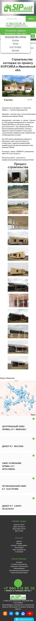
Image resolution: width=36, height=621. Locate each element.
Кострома (15, 40)
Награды (19, 543)
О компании (19, 552)
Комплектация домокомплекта (19, 570)
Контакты (19, 562)
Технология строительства (19, 566)
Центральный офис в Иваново (15, 37)
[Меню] (33, 36)
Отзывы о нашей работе (19, 545)
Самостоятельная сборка (19, 572)
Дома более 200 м (19, 529)
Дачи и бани (19, 531)
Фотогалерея (19, 547)
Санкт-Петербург (16, 47)
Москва (15, 44)
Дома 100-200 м (19, 527)
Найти (31, 19)
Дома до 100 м (19, 524)
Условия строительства (19, 564)
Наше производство (19, 549)
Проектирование (19, 568)
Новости (19, 541)
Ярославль (15, 50)
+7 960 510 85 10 (15, 23)
